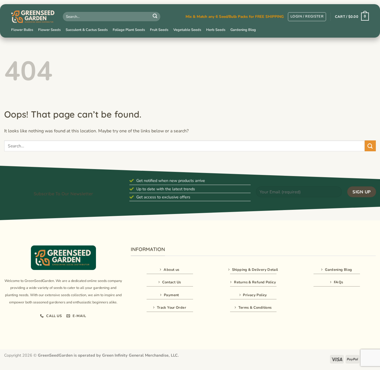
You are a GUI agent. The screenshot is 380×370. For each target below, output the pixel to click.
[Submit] (155, 16)
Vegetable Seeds (187, 29)
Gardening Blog (243, 29)
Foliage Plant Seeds (129, 29)
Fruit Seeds (159, 29)
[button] (307, 16)
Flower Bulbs (22, 29)
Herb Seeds (215, 29)
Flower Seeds (49, 29)
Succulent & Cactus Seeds (87, 29)
